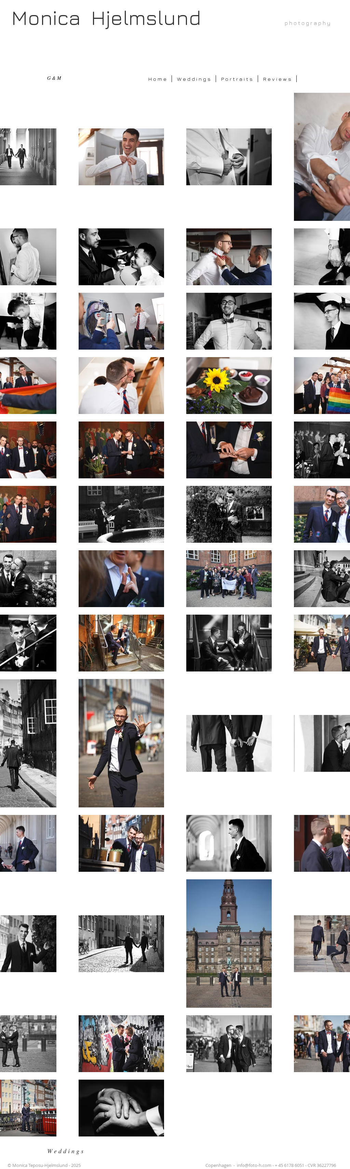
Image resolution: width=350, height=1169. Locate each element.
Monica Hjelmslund (106, 17)
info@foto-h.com (254, 1165)
